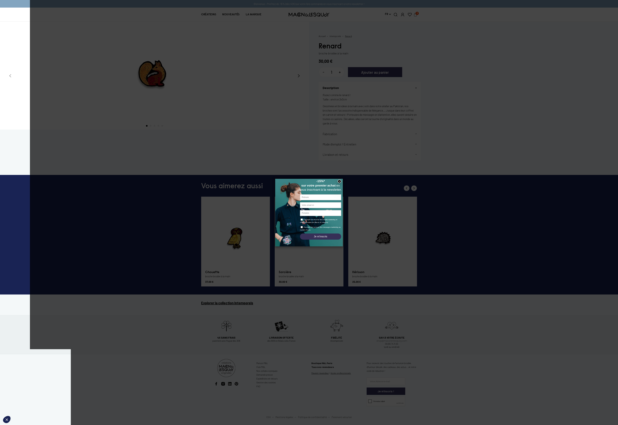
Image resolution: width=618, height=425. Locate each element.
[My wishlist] (409, 14)
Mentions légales (284, 417)
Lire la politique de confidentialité (20, 398)
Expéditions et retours (267, 378)
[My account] (402, 14)
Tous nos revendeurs (322, 367)
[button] (208, 14)
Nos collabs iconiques (266, 370)
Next (414, 188)
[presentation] (10, 75)
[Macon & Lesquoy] (309, 15)
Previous (406, 188)
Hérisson (358, 272)
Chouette (212, 272)
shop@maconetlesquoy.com (391, 340)
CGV (268, 417)
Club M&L (261, 367)
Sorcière (285, 272)
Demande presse (264, 374)
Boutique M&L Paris (321, 363)
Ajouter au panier (375, 72)
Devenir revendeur (320, 373)
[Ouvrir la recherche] (396, 14)
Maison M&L (262, 363)
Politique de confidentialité (312, 417)
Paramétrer (20, 408)
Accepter (54, 408)
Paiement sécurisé (342, 417)
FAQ (258, 386)
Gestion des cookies (266, 382)
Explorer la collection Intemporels (227, 303)
